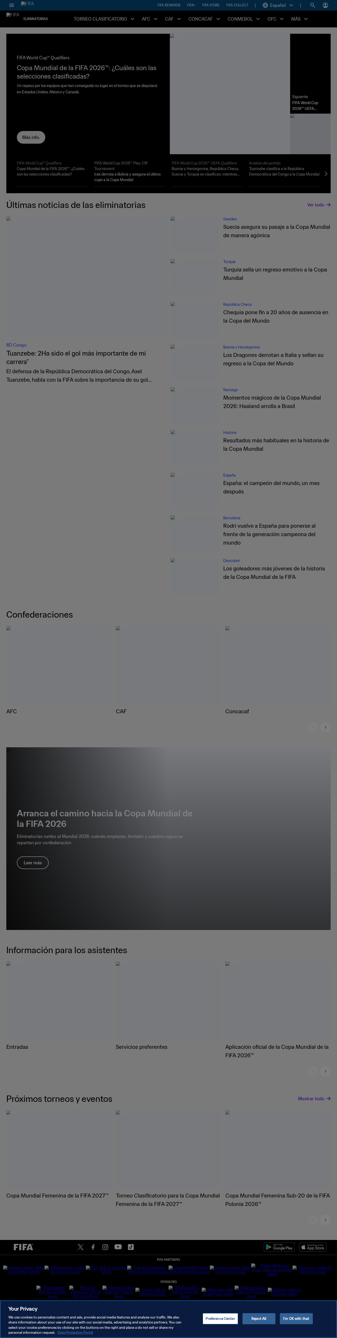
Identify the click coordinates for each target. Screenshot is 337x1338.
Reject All (258, 1318)
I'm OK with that (296, 1318)
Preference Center (220, 1318)
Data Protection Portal (75, 1332)
